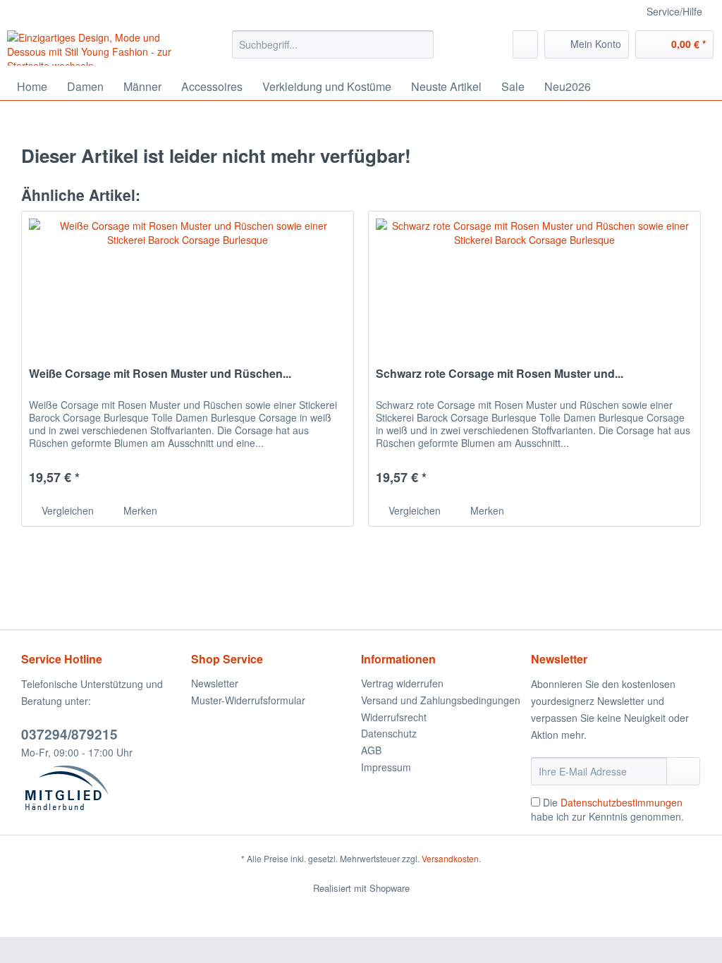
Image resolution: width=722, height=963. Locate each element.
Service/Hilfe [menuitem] (674, 11)
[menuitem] (333, 51)
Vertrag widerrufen (402, 683)
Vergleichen (66, 510)
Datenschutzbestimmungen (622, 802)
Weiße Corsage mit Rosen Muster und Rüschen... (160, 374)
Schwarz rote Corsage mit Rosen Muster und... (499, 374)
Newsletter (214, 683)
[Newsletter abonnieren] (683, 771)
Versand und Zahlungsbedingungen (440, 700)
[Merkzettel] (525, 44)
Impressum (386, 767)
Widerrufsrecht (394, 717)
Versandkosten (450, 858)
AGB (371, 750)
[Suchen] (421, 44)
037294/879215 (69, 734)
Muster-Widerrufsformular (248, 700)
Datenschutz (389, 733)
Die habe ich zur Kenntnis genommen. (607, 809)
